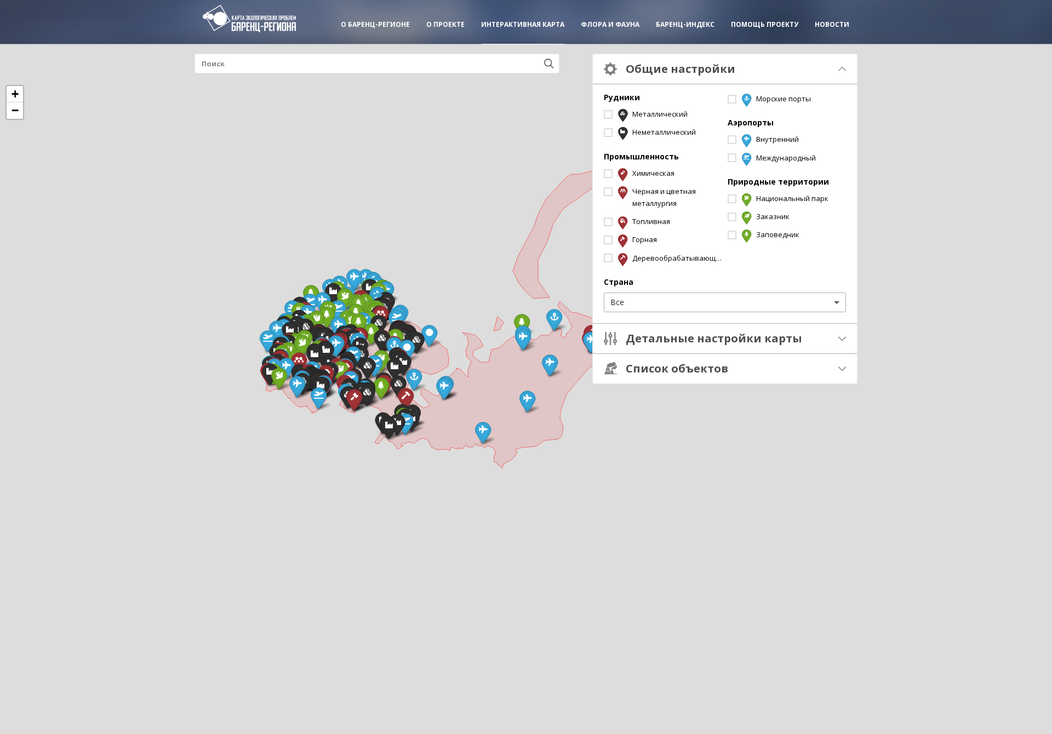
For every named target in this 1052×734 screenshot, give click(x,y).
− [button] (15, 110)
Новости (832, 24)
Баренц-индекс (685, 24)
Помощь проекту (764, 24)
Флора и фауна (610, 24)
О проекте (445, 24)
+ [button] (15, 94)
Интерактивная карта (522, 24)
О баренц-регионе (375, 24)
